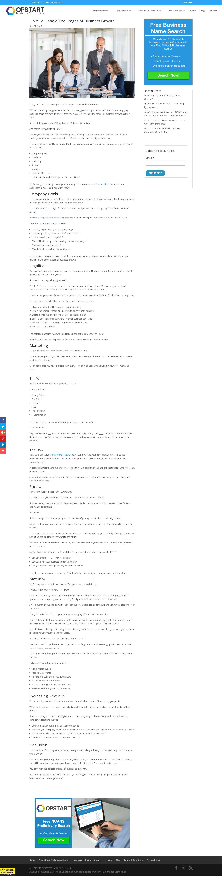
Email (150, 157)
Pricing (192, 11)
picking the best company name (53, 217)
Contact (213, 11)
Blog (202, 11)
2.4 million (104, 184)
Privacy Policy (153, 860)
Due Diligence (175, 11)
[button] (7, 872)
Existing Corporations (149, 11)
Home (32, 860)
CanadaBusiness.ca (115, 871)
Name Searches (101, 11)
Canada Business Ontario (88, 871)
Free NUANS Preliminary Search (54, 860)
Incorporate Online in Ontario (87, 860)
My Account (188, 2)
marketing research (61, 454)
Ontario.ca (67, 871)
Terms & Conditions (133, 860)
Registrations (123, 11)
